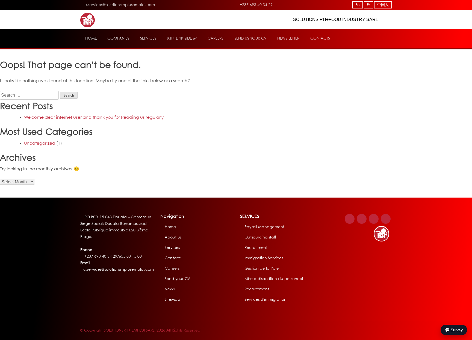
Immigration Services (263, 258)
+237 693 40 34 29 (256, 5)
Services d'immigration (265, 300)
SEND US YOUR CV (250, 38)
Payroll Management (264, 227)
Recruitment (255, 248)
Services (172, 248)
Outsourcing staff (260, 237)
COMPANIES (118, 38)
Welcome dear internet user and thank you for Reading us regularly (94, 117)
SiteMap (172, 300)
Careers (172, 268)
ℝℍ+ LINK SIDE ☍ (182, 38)
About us (173, 237)
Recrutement (256, 289)
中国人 (383, 5)
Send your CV (177, 279)
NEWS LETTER (288, 38)
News (170, 289)
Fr (368, 5)
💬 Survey (454, 330)
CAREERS (215, 38)
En (357, 5)
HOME (91, 38)
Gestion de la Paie (261, 268)
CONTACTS (320, 38)
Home (170, 227)
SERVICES (148, 38)
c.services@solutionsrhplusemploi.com (119, 5)
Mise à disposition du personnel (273, 279)
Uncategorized (39, 143)
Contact (173, 258)
